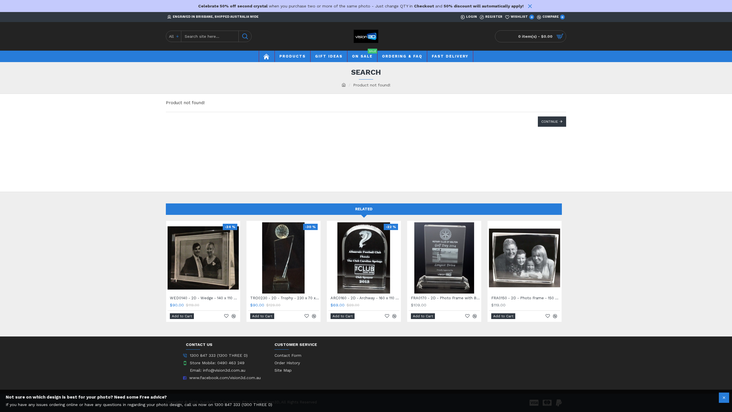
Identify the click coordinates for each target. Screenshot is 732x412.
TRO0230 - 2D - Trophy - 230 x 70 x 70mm (284, 298)
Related (364, 209)
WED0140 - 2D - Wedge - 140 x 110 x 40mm (204, 298)
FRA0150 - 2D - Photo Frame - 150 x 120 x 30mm (525, 298)
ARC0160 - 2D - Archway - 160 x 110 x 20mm (365, 298)
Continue (549, 122)
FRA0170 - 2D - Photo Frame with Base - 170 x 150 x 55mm (445, 298)
